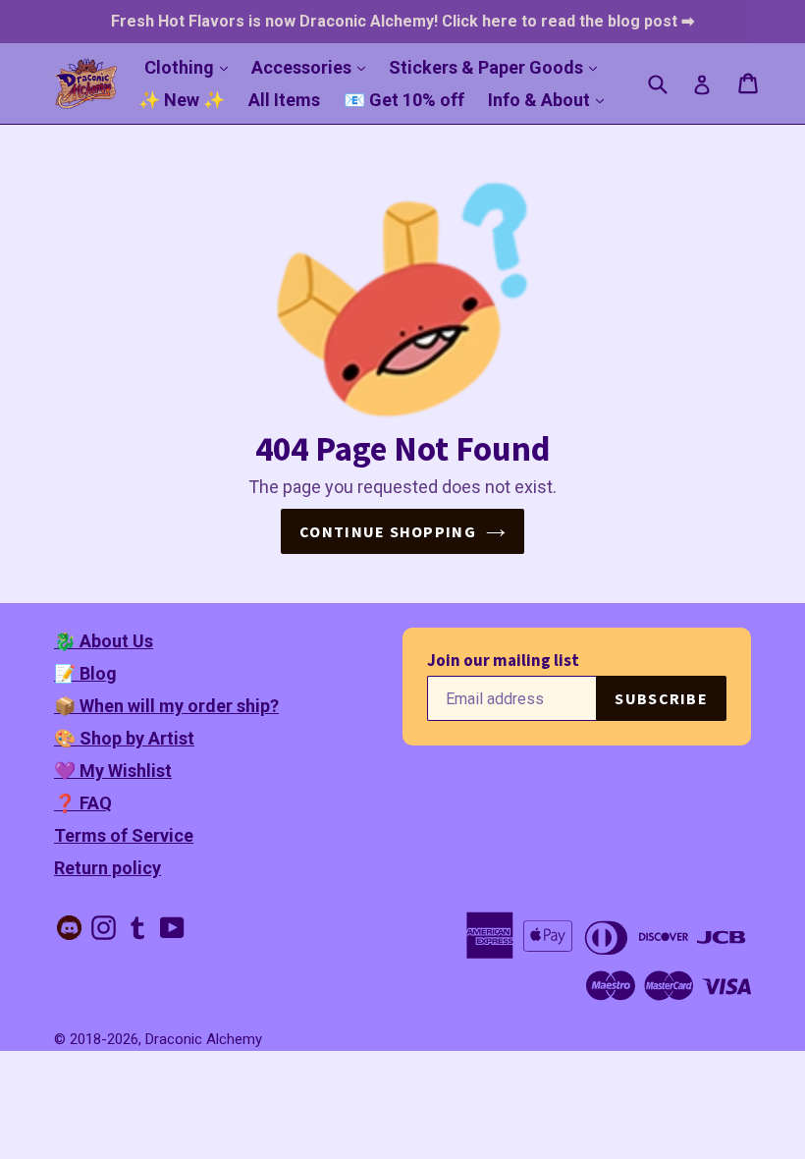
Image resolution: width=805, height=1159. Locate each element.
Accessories (313, 67)
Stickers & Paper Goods (498, 67)
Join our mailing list (503, 660)
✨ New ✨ (181, 99)
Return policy (107, 867)
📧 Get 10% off (404, 99)
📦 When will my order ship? (166, 705)
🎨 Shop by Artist (124, 738)
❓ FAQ (83, 803)
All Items (284, 99)
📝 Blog (85, 673)
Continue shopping (387, 531)
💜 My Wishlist (113, 770)
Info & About (551, 99)
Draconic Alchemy (203, 1039)
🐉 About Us (103, 641)
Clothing (191, 67)
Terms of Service (123, 835)
